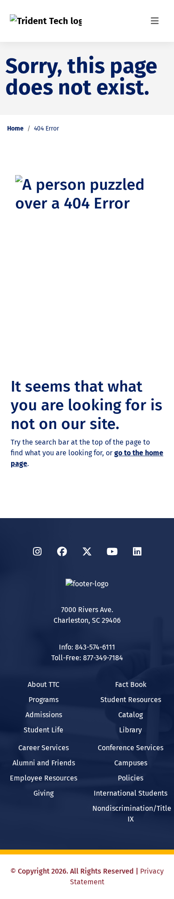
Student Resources (130, 699)
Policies (130, 778)
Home (15, 128)
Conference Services (130, 748)
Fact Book (130, 684)
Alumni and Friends (43, 763)
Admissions (43, 715)
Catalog (130, 715)
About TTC (43, 684)
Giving (43, 793)
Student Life (43, 730)
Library (130, 730)
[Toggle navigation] (154, 21)
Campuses (130, 763)
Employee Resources (43, 778)
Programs (43, 699)
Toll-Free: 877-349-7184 (87, 658)
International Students (130, 793)
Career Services (43, 748)
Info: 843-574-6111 (87, 647)
